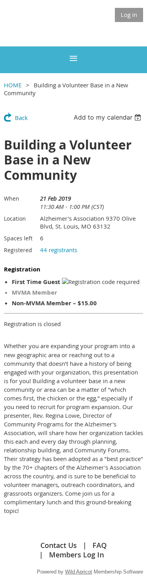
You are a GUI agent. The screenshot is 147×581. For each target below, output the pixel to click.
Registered (18, 250)
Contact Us (58, 545)
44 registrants (58, 250)
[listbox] (108, 117)
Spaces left (18, 238)
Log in (129, 14)
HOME (13, 85)
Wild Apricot (78, 572)
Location (15, 218)
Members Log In (76, 554)
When (11, 198)
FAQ (100, 545)
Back (21, 118)
